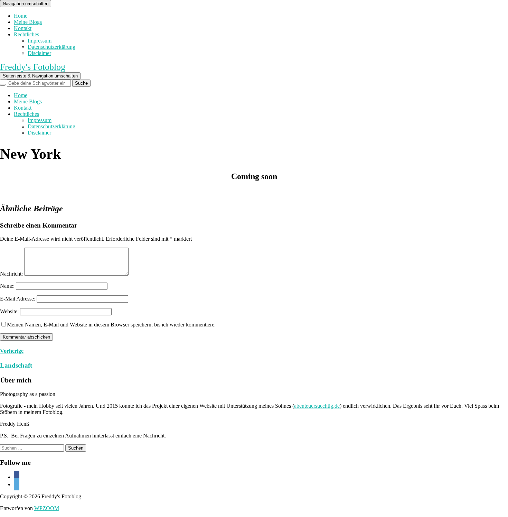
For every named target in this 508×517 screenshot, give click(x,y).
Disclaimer (39, 53)
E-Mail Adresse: (17, 299)
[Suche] (3, 85)
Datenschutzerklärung (51, 47)
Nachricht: (11, 274)
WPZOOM (46, 508)
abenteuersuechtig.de (317, 406)
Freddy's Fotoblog (32, 67)
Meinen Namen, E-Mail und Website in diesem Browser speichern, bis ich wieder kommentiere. (111, 324)
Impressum (39, 41)
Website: (9, 311)
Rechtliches (26, 34)
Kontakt (22, 28)
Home (20, 16)
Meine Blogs (28, 22)
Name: (7, 286)
